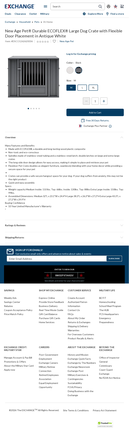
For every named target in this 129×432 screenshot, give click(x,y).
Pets (36, 21)
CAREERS (44, 347)
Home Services (47, 322)
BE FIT (102, 297)
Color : (70, 62)
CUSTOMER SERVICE (79, 290)
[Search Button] (100, 6)
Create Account (76, 297)
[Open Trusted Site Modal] (105, 424)
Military (44, 13)
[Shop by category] (46, 6)
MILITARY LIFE (107, 290)
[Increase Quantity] (103, 101)
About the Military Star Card (19, 365)
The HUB (104, 310)
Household (25, 21)
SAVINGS (9, 290)
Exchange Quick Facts (79, 358)
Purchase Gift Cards (49, 318)
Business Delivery (48, 306)
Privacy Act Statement (105, 410)
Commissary (105, 365)
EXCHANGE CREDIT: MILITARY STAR (15, 348)
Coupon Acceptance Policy (18, 310)
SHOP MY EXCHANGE (51, 290)
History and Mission (78, 354)
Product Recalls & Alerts (80, 338)
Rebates (8, 306)
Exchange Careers (48, 362)
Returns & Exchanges (79, 322)
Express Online (47, 297)
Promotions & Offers (15, 361)
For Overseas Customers (81, 334)
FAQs (71, 314)
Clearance (20, 13)
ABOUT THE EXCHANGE (81, 347)
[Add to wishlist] (54, 41)
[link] (42, 41)
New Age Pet (67, 41)
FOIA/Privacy (75, 387)
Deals (8, 13)
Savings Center (12, 302)
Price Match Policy (13, 314)
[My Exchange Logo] (24, 6)
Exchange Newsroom (79, 366)
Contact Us (74, 310)
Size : (69, 80)
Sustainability (75, 383)
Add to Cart (95, 112)
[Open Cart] (122, 6)
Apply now (9, 369)
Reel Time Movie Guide (51, 310)
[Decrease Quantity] (86, 101)
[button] (64, 225)
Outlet (33, 13)
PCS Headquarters (109, 314)
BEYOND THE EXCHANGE (106, 348)
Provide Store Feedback (51, 302)
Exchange (10, 21)
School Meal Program (110, 306)
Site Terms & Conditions (76, 410)
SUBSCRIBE (114, 258)
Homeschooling (107, 302)
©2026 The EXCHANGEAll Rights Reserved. (34, 410)
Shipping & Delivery (78, 326)
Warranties (73, 330)
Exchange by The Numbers (82, 362)
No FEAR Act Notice (109, 377)
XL (93, 87)
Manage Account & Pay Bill (18, 357)
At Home (48, 21)
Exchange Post (76, 370)
